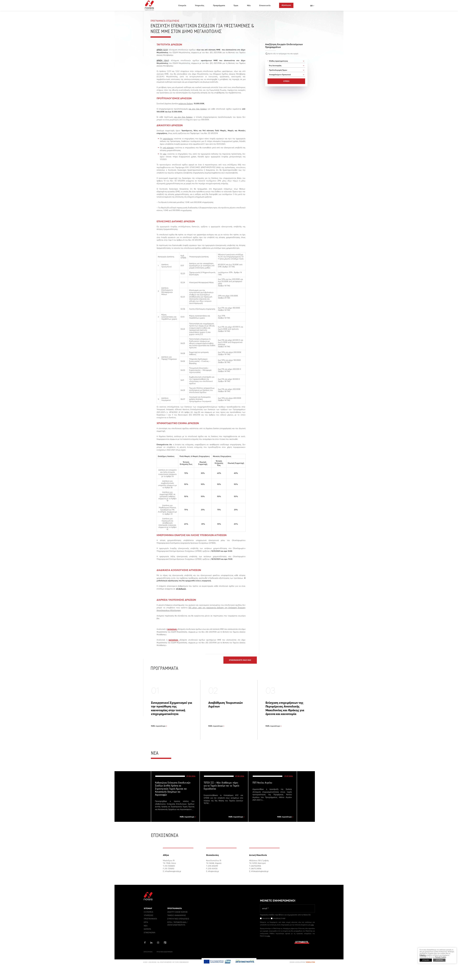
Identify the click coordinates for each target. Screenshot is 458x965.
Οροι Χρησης (148, 952)
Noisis (149, 5)
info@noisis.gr (213, 871)
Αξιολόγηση (286, 5)
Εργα (146, 922)
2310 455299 (213, 866)
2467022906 (256, 866)
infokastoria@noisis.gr (259, 871)
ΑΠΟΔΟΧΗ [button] (425, 960)
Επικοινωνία (264, 5)
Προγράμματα (219, 5)
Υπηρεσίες (199, 5)
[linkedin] (151, 943)
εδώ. (268, 936)
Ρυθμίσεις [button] (423, 955)
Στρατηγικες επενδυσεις (178, 919)
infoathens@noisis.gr (173, 871)
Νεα (145, 926)
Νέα (248, 5)
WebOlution (310, 962)
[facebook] (145, 943)
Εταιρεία (182, 5)
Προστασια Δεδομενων (164, 952)
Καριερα (147, 929)
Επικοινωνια (149, 932)
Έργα (236, 5)
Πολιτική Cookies (440, 957)
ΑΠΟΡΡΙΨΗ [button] (439, 960)
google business (165, 942)
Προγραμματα (150, 919)
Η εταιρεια (148, 912)
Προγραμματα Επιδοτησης (165, 21)
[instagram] (158, 943)
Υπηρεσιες (148, 915)
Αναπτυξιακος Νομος (177, 912)
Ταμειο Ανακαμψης (176, 915)
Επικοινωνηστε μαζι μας (240, 660)
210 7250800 (170, 866)
